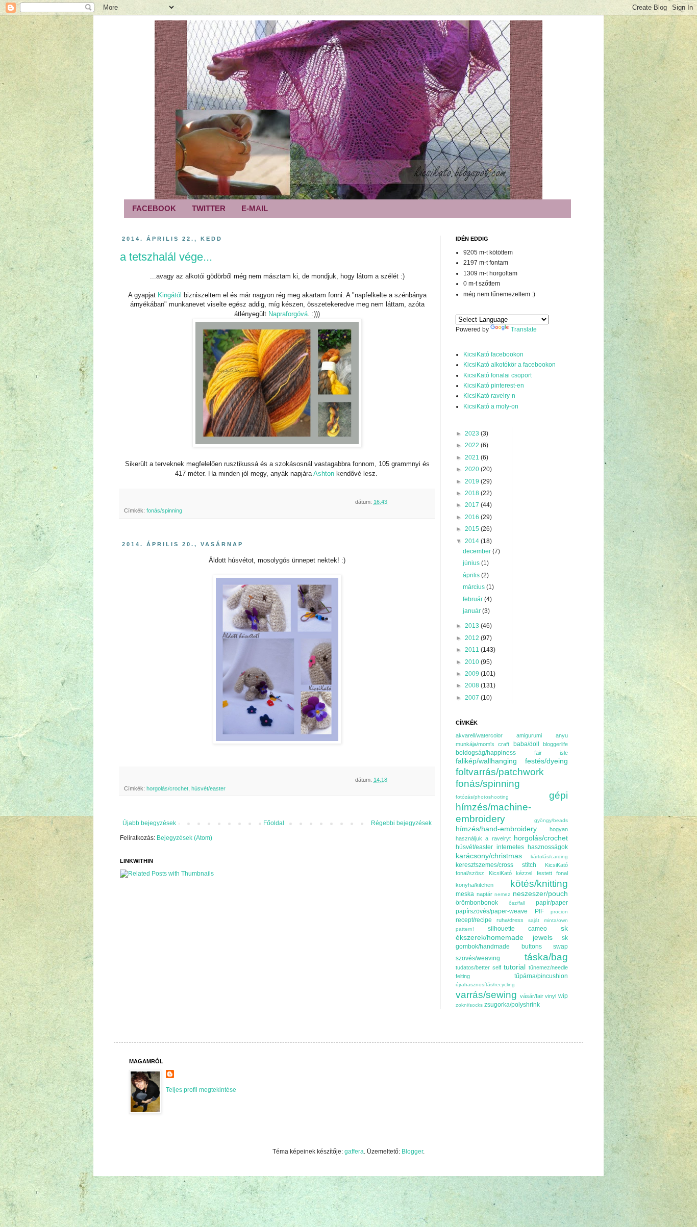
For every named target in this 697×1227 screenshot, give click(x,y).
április (472, 575)
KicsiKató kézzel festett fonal (528, 873)
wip (563, 996)
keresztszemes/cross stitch (496, 864)
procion (559, 911)
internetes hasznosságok (532, 847)
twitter (209, 208)
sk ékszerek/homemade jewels (512, 932)
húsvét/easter (208, 788)
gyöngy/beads (551, 820)
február (473, 599)
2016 (473, 517)
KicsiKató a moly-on (490, 406)
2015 (473, 528)
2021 (473, 457)
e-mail (254, 208)
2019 (473, 481)
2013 (473, 625)
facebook (154, 208)
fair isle (551, 753)
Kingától (171, 295)
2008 (473, 685)
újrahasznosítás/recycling (485, 984)
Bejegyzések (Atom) (184, 837)
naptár (484, 894)
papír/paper (552, 902)
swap (560, 946)
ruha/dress (510, 920)
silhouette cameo (517, 928)
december (477, 551)
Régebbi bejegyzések (401, 823)
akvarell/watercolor (479, 735)
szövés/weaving (478, 958)
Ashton (324, 473)
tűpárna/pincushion (541, 976)
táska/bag (546, 957)
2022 (473, 445)
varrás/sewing (486, 994)
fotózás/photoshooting (482, 797)
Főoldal (273, 823)
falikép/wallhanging (486, 761)
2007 (473, 697)
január (472, 611)
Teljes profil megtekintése (201, 1089)
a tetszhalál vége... (166, 256)
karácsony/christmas (489, 856)
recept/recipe (474, 920)
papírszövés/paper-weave (492, 911)
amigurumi (529, 735)
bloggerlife (555, 744)
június (472, 563)
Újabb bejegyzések (149, 823)
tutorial (515, 967)
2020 (473, 469)
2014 (473, 541)
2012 (473, 638)
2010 (473, 662)
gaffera (354, 1151)
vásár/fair (531, 996)
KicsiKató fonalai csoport (497, 375)
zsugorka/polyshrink (512, 1004)
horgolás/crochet (167, 788)
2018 (473, 493)
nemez (502, 894)
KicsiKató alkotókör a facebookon (509, 364)
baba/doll (526, 744)
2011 (473, 649)
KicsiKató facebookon (493, 354)
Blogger (412, 1151)
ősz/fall (517, 903)
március (474, 587)
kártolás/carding (549, 856)
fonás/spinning (164, 510)
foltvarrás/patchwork (500, 771)
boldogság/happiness (486, 752)
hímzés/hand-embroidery (496, 829)
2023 (473, 433)
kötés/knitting (539, 883)
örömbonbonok (477, 902)
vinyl (550, 996)
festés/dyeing (546, 761)
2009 (473, 673)
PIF (539, 911)
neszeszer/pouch (540, 893)
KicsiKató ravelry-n (489, 395)
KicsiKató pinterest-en (493, 385)
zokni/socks (469, 1005)
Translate (524, 329)
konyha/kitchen (474, 885)
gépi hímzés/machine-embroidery (512, 807)
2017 (473, 504)
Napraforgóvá (288, 314)
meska (465, 894)
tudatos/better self (478, 967)
